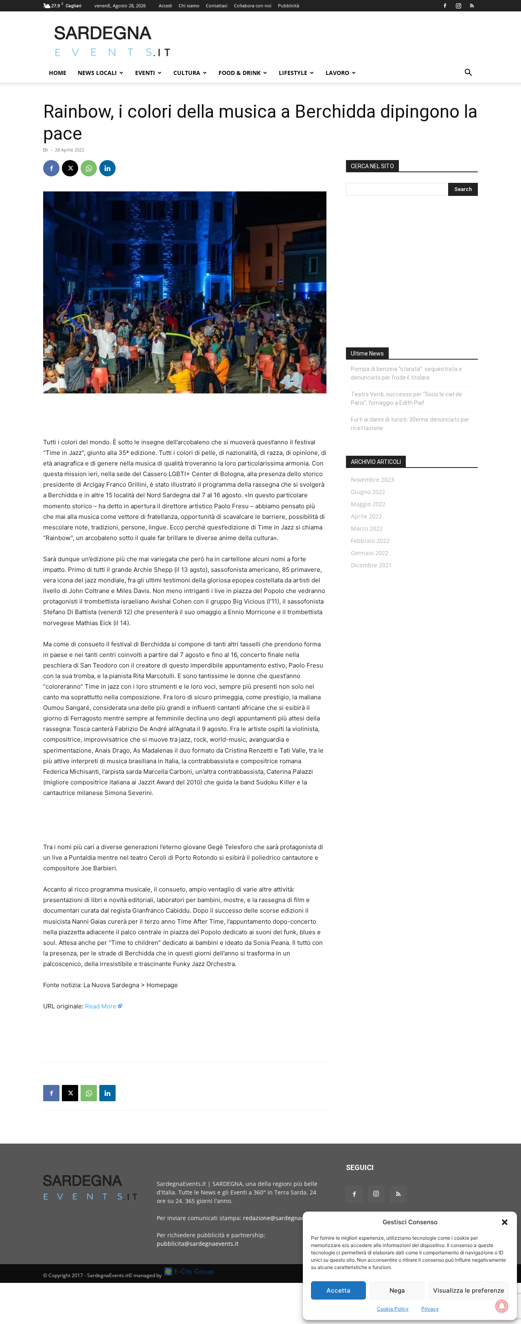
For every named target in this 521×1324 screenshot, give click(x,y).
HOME (57, 73)
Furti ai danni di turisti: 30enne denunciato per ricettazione (410, 423)
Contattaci (217, 5)
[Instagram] (458, 5)
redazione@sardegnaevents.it (283, 1218)
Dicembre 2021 (371, 565)
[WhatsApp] (89, 168)
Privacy (430, 1309)
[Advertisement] (330, 41)
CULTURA (186, 73)
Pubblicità (288, 5)
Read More (100, 1006)
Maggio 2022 (368, 504)
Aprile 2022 (366, 516)
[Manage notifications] (501, 1306)
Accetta (338, 1290)
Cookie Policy (393, 1309)
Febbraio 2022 (370, 541)
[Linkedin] (107, 168)
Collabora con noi (252, 5)
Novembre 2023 (372, 479)
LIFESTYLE (293, 73)
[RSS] (472, 5)
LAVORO (337, 73)
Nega (397, 1290)
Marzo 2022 (367, 528)
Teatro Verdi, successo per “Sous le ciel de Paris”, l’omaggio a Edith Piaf (406, 398)
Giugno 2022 (368, 492)
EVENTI (145, 73)
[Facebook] (445, 5)
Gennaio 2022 (369, 553)
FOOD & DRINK (239, 73)
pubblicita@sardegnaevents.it (198, 1243)
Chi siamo (189, 5)
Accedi (165, 5)
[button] (505, 1222)
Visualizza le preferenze (468, 1290)
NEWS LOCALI (97, 73)
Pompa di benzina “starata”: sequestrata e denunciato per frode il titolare (406, 373)
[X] (70, 168)
